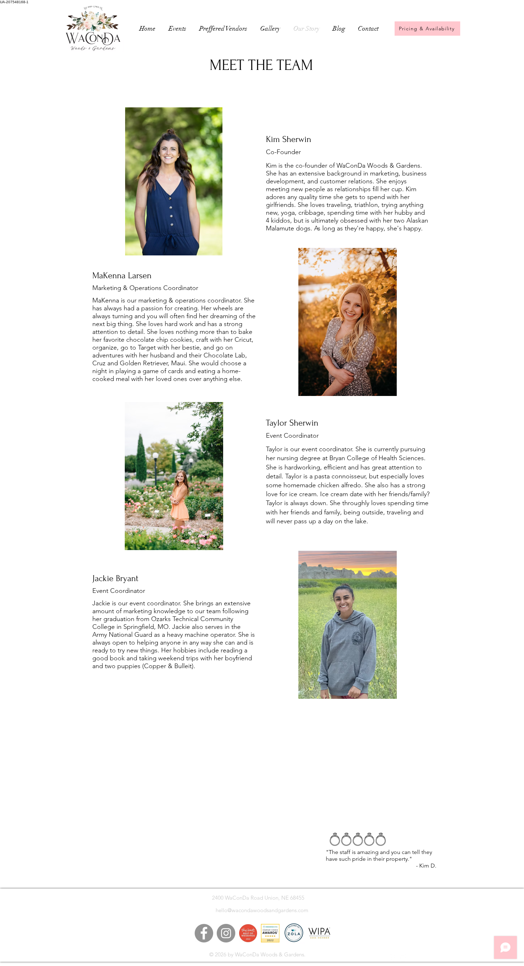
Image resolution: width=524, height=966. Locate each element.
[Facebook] (204, 933)
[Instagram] (226, 933)
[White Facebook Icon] (393, 957)
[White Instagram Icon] (402, 957)
